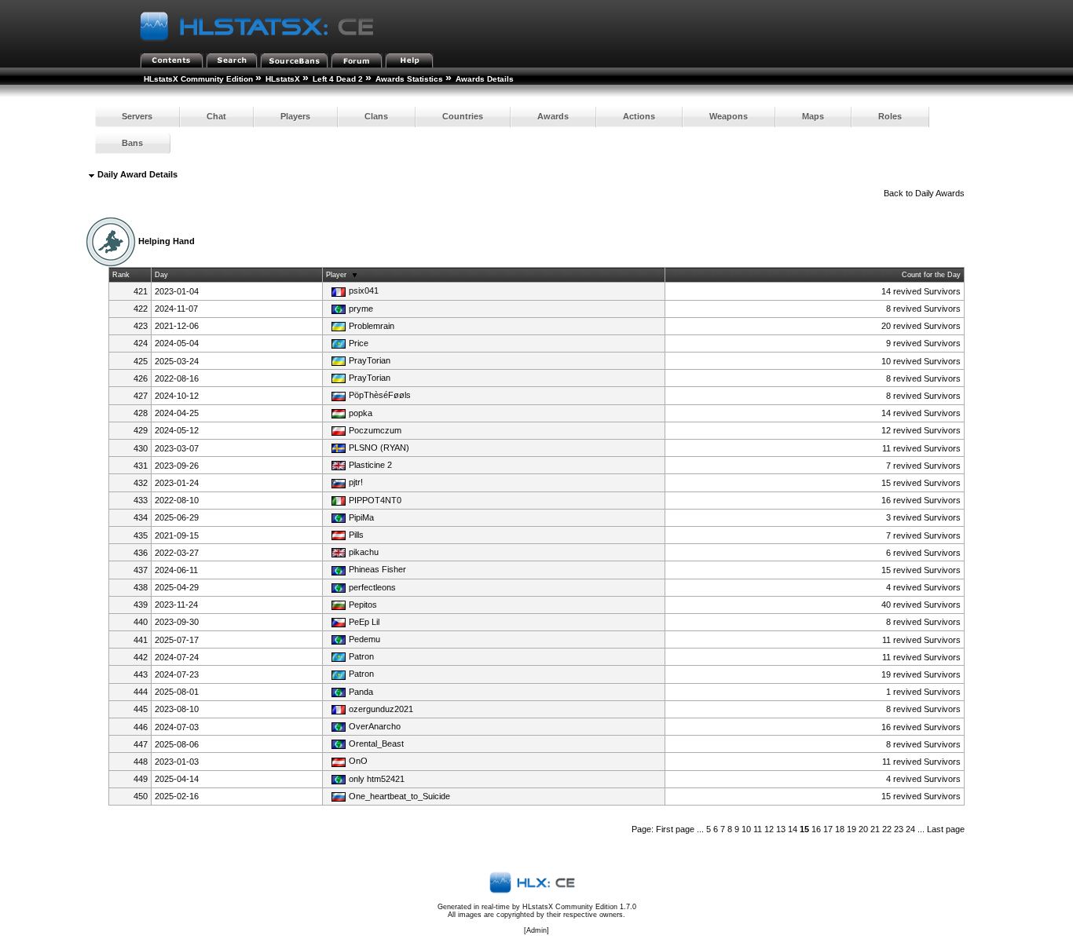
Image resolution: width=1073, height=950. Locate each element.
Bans (132, 143)
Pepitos (363, 604)
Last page (946, 829)
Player (336, 275)
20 (863, 829)
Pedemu (364, 639)
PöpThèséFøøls (380, 395)
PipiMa (361, 517)
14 (792, 829)
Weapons (728, 116)
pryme (361, 308)
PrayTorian (369, 360)
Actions (639, 116)
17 (828, 829)
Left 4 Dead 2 (338, 79)
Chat (216, 116)
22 (887, 829)
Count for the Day (931, 275)
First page (675, 829)
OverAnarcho (375, 726)
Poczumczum (375, 430)
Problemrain (371, 326)
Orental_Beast (376, 743)
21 (875, 829)
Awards (553, 116)
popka (360, 413)
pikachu (364, 552)
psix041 (364, 290)
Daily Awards (940, 193)
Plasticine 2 (370, 465)
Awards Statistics (409, 79)
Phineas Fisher (377, 569)
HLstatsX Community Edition (198, 79)
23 (898, 829)
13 (781, 829)
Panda (361, 691)
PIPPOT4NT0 (375, 500)
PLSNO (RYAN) (379, 447)
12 (769, 829)
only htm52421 (377, 779)
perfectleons (372, 587)
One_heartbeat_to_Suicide (399, 796)
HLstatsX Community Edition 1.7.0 (579, 907)
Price (358, 343)
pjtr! (356, 482)
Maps (813, 116)
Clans (376, 116)
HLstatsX (283, 79)
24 (910, 829)
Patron (361, 656)
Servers (137, 116)
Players (295, 116)
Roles (890, 116)
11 (757, 829)
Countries (462, 116)
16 (816, 829)
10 (746, 829)
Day (161, 275)
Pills (356, 534)
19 (851, 829)
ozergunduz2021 (381, 709)
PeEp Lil (364, 622)
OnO (358, 760)
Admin (536, 930)
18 (839, 829)
